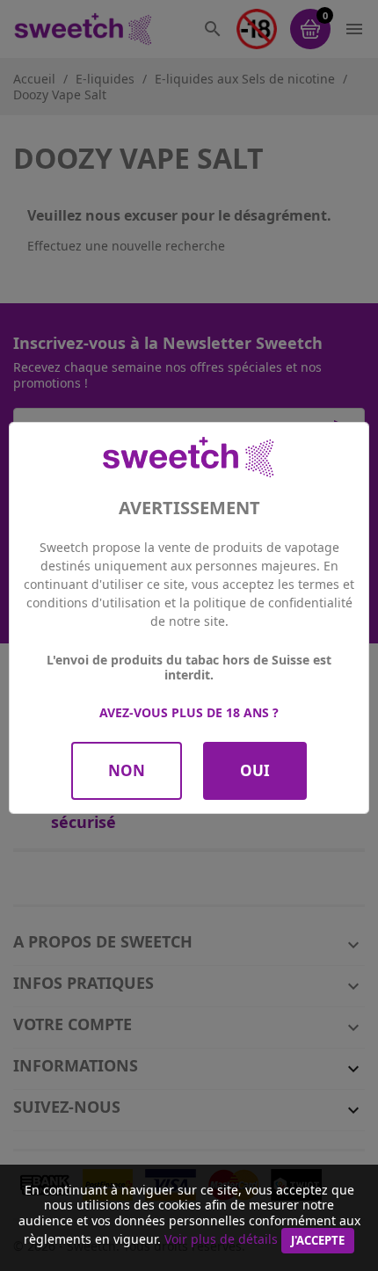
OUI (255, 770)
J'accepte (318, 1240)
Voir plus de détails (221, 1239)
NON (126, 770)
